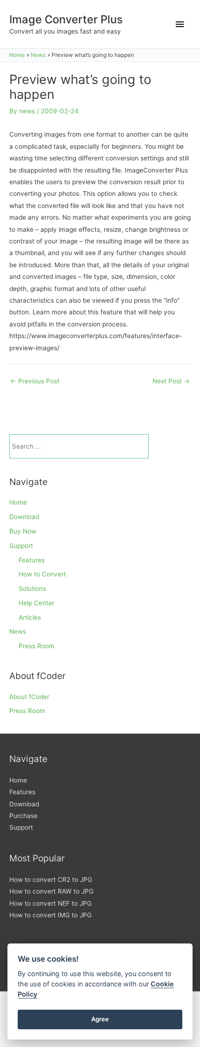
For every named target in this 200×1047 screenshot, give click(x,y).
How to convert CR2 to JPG (50, 879)
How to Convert (42, 574)
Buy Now (22, 531)
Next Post (171, 381)
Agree (100, 1019)
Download (24, 516)
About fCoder (29, 696)
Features (32, 560)
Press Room (36, 646)
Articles (30, 617)
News (17, 631)
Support (21, 545)
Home (18, 502)
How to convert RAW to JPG (51, 891)
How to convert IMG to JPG (50, 915)
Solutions (32, 588)
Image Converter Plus (66, 19)
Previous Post (35, 381)
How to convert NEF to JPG (50, 903)
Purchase (23, 815)
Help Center (36, 603)
